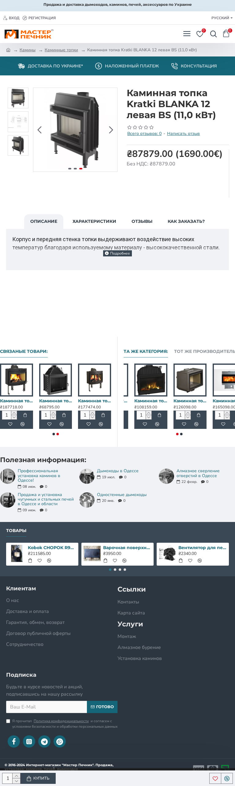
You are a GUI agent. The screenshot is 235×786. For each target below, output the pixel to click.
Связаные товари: (24, 351)
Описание (43, 221)
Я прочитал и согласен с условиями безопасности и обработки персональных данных (65, 724)
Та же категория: (146, 351)
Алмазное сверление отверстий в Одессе (198, 473)
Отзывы (142, 221)
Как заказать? (186, 221)
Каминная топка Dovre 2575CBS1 (217, 401)
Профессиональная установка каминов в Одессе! (39, 476)
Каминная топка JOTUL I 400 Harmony (94, 401)
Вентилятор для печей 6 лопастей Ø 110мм (202, 547)
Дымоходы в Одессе (118, 471)
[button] (39, 130)
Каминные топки (61, 50)
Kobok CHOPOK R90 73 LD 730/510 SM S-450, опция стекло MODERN (139, 401)
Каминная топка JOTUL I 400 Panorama (16, 401)
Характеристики (94, 221)
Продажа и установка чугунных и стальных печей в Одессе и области (46, 499)
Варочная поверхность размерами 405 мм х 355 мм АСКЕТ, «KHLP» (127, 547)
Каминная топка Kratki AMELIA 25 (55, 401)
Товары (16, 530)
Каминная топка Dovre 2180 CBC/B (178, 401)
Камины (27, 50)
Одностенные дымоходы (122, 494)
